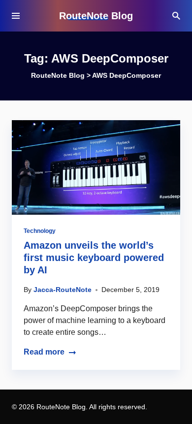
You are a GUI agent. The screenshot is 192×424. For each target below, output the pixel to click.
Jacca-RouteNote (62, 290)
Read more (44, 352)
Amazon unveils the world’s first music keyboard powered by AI (94, 257)
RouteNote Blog (96, 16)
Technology (40, 231)
